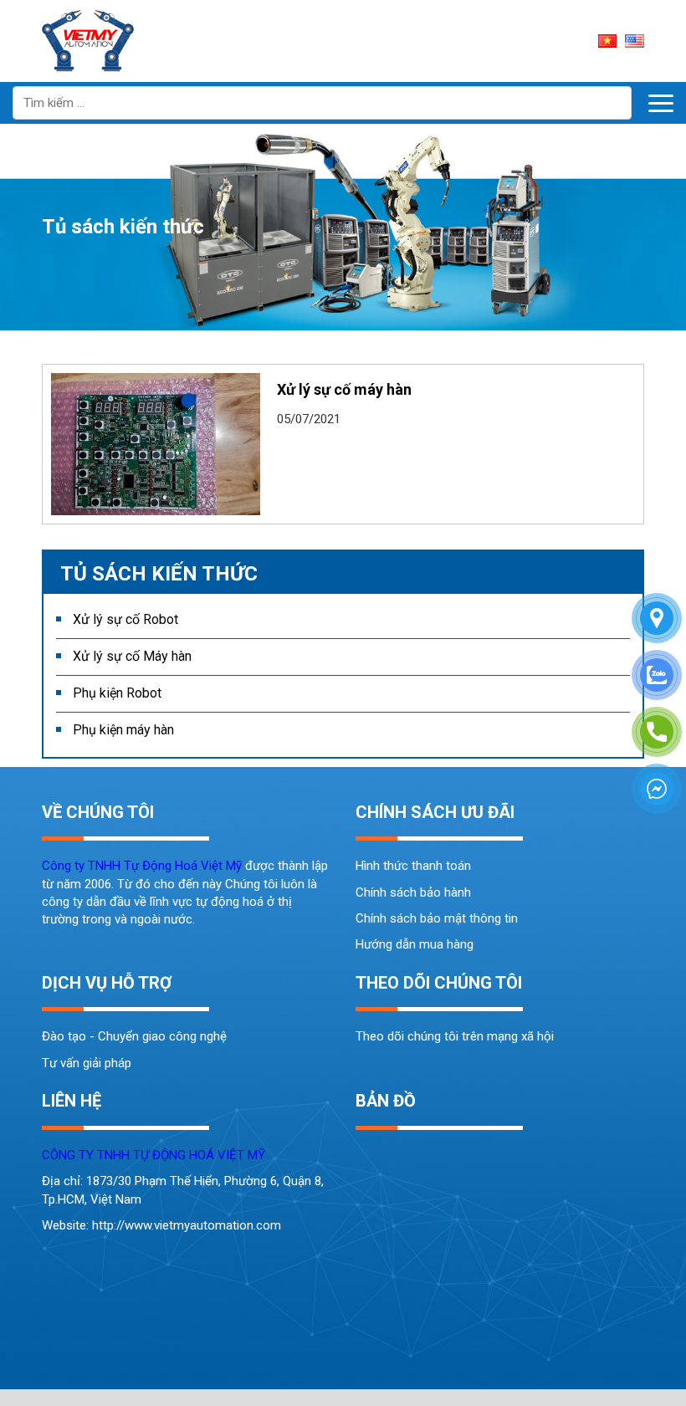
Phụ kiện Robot (117, 693)
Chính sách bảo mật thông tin (437, 918)
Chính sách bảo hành (413, 892)
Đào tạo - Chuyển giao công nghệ (134, 1036)
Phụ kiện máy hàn (123, 730)
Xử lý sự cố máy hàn (344, 389)
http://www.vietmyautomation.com (186, 1225)
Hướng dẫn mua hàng (415, 944)
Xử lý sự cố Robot (125, 619)
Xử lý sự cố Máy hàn (132, 656)
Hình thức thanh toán (413, 865)
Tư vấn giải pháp (86, 1063)
